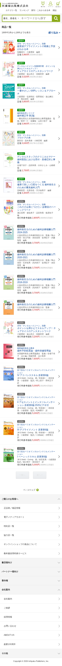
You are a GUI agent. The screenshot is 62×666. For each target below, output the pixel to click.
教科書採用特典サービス (15, 553)
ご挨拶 (7, 608)
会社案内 (8, 599)
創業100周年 (10, 644)
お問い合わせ (10, 626)
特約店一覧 (9, 526)
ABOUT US (9, 635)
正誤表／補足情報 (12, 508)
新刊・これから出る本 (40, 10)
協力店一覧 (9, 535)
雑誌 (54, 10)
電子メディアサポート (14, 517)
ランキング (24, 10)
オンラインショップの (20, 544)
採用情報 (8, 617)
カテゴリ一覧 (11, 10)
